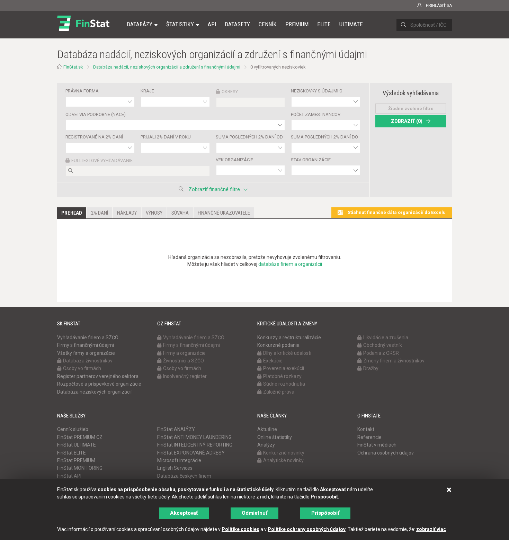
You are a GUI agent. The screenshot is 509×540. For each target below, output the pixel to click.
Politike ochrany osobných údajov (307, 529)
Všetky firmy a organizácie (86, 353)
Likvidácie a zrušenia (385, 337)
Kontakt (365, 429)
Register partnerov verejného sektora (98, 376)
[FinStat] (83, 29)
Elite (324, 24)
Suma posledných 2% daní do (324, 137)
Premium (297, 24)
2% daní (99, 213)
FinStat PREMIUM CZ (79, 437)
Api (212, 24)
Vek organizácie (234, 159)
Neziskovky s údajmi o (316, 90)
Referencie (369, 437)
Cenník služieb (72, 429)
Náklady (127, 213)
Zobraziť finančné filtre (214, 189)
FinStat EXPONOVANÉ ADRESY (191, 453)
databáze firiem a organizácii (290, 264)
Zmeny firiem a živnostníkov (394, 360)
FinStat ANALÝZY (176, 429)
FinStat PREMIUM (76, 460)
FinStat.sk (73, 67)
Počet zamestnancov (315, 114)
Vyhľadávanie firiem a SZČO (87, 337)
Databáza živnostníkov (88, 360)
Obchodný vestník (382, 345)
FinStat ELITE (71, 453)
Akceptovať (184, 513)
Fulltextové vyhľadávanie (102, 160)
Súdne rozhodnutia (284, 384)
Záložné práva (278, 392)
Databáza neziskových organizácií (94, 392)
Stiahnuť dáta (396, 212)
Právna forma (82, 90)
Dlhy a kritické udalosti (287, 353)
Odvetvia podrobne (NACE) (95, 114)
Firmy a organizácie (184, 353)
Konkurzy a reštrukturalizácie (289, 337)
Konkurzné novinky (283, 453)
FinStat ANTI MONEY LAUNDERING (194, 437)
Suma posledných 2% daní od (249, 137)
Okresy (230, 91)
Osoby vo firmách (82, 368)
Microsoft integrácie (179, 460)
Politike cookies (240, 529)
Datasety (237, 24)
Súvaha (180, 213)
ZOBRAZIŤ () (406, 121)
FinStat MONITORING (79, 468)
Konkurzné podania (278, 345)
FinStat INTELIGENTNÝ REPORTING (194, 445)
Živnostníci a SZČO (183, 360)
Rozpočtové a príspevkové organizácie (99, 384)
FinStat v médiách (376, 445)
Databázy (139, 24)
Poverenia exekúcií (283, 368)
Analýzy (266, 445)
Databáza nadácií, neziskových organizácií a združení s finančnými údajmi (166, 67)
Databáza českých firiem (184, 476)
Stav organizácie (311, 159)
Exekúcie (273, 360)
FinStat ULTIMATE (76, 445)
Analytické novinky (283, 460)
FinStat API (69, 476)
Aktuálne (267, 429)
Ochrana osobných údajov (385, 453)
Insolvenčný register (185, 376)
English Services (175, 468)
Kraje (147, 90)
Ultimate (351, 24)
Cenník (268, 24)
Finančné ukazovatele (224, 213)
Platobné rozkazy (282, 376)
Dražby (370, 368)
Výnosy (154, 213)
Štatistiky (180, 24)
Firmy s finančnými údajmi (85, 345)
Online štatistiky (274, 437)
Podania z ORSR (381, 353)
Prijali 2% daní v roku (166, 137)
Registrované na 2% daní (94, 137)
